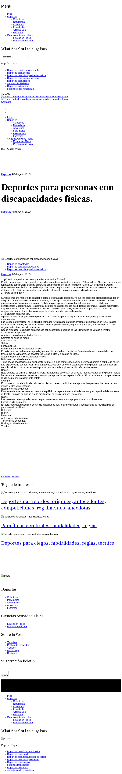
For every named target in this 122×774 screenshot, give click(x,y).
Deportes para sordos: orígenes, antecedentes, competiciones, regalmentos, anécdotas (53, 504)
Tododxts (12, 642)
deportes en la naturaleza (20, 89)
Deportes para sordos (18, 73)
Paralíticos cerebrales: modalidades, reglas (49, 525)
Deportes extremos (17, 86)
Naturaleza (19, 22)
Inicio (9, 14)
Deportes (12, 16)
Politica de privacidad (18, 645)
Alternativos (19, 30)
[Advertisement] (61, 235)
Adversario (18, 24)
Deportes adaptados (18, 264)
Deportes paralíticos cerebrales (23, 70)
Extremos (18, 32)
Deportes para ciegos (18, 81)
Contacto (6, 102)
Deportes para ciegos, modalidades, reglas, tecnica (57, 543)
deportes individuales (18, 83)
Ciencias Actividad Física (20, 35)
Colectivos (18, 19)
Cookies (11, 647)
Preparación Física (23, 40)
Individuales (19, 27)
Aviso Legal (13, 650)
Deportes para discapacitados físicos (26, 75)
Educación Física (22, 38)
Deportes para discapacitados (23, 78)
